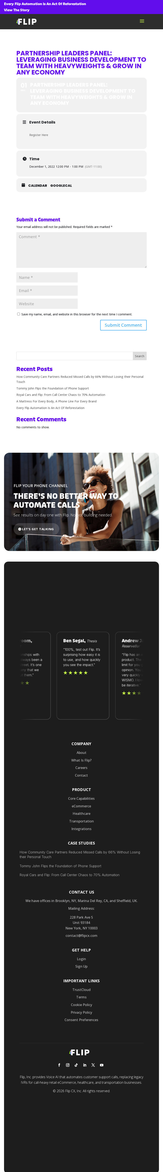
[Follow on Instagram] (67, 1065)
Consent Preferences (81, 1019)
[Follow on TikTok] (76, 1065)
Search (139, 356)
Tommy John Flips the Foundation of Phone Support (52, 388)
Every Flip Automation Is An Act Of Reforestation (50, 408)
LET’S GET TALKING (38, 529)
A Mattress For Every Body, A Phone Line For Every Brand (56, 401)
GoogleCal (61, 186)
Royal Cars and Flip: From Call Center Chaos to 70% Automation (60, 395)
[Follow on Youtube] (101, 1065)
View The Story (17, 10)
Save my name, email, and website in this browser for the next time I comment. (76, 314)
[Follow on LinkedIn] (84, 1065)
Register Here (38, 135)
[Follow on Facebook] (59, 1065)
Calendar (37, 186)
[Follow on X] (93, 1065)
